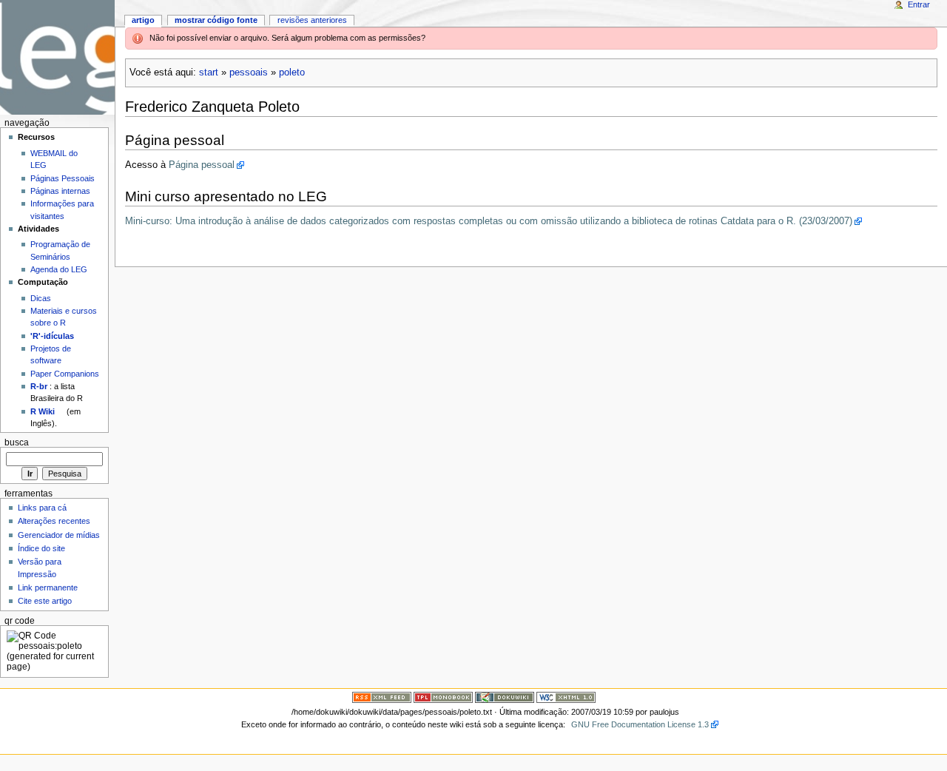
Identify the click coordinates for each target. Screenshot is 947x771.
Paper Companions (64, 373)
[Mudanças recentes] (381, 697)
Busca (16, 442)
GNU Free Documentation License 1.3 (640, 724)
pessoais (248, 72)
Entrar (919, 4)
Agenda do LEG (58, 269)
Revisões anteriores (312, 20)
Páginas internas (60, 190)
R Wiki (42, 411)
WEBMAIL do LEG (54, 159)
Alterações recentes (54, 520)
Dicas (40, 298)
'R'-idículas (52, 335)
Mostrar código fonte (216, 20)
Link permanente (48, 587)
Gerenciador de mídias (59, 535)
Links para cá (42, 507)
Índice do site (41, 548)
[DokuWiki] (504, 697)
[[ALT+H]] (57, 57)
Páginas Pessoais (62, 178)
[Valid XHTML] (566, 697)
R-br (38, 386)
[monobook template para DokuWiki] (443, 697)
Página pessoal (202, 165)
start (208, 72)
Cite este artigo (45, 600)
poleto (292, 72)
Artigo (143, 20)
